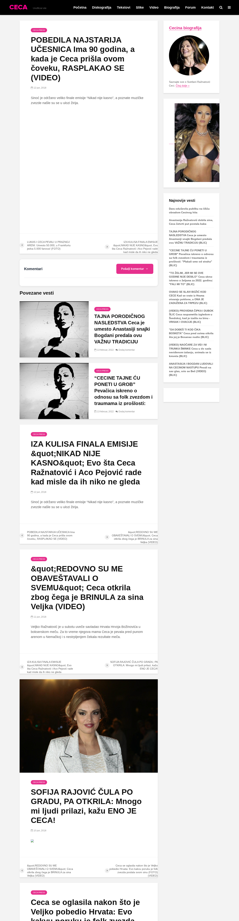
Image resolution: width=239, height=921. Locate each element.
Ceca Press (39, 30)
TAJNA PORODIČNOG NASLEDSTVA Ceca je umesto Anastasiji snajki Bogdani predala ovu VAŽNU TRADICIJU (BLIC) (122, 332)
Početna (79, 7)
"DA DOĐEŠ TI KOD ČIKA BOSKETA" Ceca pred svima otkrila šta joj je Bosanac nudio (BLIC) (191, 333)
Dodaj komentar (127, 350)
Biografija (172, 7)
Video (154, 7)
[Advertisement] (89, 136)
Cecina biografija (185, 28)
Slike (140, 7)
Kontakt (207, 7)
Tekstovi (123, 7)
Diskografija (101, 7)
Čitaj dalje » (183, 85)
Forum (190, 7)
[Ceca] (194, 142)
